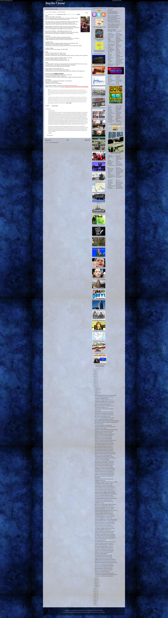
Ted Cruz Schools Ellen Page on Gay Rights (53, 53)
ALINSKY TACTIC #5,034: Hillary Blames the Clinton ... (104, 511)
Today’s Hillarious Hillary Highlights (101, 553)
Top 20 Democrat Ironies (116, 0)
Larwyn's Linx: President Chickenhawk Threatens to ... (104, 543)
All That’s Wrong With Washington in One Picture (103, 555)
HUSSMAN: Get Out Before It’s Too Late (102, 398)
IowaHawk (109, 114)
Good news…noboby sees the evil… (52, 54)
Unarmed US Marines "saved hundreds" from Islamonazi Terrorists (58, 65)
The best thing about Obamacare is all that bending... (104, 413)
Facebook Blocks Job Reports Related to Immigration (104, 443)
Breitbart (109, 39)
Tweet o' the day (97, 410)
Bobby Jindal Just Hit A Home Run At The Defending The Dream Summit (59, 32)
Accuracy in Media (119, 107)
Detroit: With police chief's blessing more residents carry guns (57, 33)
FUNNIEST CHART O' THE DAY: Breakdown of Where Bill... (105, 559)
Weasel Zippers (110, 65)
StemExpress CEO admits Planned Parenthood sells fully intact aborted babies (60, 43)
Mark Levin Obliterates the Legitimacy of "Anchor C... (104, 465)
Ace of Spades (110, 33)
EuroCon (109, 46)
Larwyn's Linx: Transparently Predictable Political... (104, 517)
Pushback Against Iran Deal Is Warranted (53, 68)
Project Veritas (110, 81)
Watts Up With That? (119, 165)
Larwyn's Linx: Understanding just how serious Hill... (104, 489)
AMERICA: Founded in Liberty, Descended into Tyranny (104, 531)
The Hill (109, 62)
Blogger (101, 610)
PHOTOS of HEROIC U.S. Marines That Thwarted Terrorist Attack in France (62, 85)
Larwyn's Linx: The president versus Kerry (102, 571)
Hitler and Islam (97, 477)
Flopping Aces (118, 38)
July (96, 577)
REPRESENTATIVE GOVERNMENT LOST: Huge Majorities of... (106, 493)
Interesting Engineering (111, 185)
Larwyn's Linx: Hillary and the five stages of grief (103, 455)
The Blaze (109, 38)
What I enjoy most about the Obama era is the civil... (104, 546)
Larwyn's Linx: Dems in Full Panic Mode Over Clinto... (104, 501)
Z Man (117, 65)
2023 (95, 374)
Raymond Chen (110, 182)
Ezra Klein (117, 110)
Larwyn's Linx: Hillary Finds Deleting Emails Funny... (104, 495)
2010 (95, 594)
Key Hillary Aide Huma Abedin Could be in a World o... (104, 456)
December (97, 388)
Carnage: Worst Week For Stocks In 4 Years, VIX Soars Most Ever (58, 39)
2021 (95, 377)
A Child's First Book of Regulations (113, 27)
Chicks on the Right (119, 34)
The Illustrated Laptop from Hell (113, 13)
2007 (95, 599)
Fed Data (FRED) (118, 81)
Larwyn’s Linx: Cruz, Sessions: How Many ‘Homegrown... (105, 507)
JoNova (117, 160)
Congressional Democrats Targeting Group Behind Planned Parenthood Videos (60, 24)
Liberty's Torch (118, 46)
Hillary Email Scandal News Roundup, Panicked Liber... (105, 461)
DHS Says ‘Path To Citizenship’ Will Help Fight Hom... (104, 547)
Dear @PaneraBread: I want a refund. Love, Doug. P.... (104, 411)
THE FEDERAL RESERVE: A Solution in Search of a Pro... (105, 401)
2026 (95, 370)
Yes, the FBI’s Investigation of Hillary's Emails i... (103, 529)
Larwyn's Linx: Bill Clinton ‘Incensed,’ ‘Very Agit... (103, 432)
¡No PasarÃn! (110, 171)
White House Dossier (111, 84)
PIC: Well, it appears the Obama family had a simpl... (104, 447)
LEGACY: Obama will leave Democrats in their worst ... (104, 462)
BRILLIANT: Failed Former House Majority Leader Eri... (104, 405)
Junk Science (118, 161)
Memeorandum (118, 118)
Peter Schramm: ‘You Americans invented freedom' (55, 80)
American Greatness (111, 34)
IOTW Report (118, 41)
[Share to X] (54, 105)
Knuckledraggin (110, 115)
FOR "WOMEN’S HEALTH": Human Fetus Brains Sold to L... (105, 541)
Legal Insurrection (119, 45)
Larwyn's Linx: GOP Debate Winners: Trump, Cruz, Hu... (105, 538)
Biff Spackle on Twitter (119, 182)
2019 (95, 380)
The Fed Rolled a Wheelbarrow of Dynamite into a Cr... (104, 444)
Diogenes (109, 108)
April (96, 582)
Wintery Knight (118, 177)
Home (67, 140)
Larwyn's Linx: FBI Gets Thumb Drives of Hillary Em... (104, 513)
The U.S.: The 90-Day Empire (112, 19)
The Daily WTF (110, 183)
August (96, 394)
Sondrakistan (118, 173)
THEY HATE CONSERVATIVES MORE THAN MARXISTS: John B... (106, 429)
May (96, 580)
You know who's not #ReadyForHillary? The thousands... (105, 417)
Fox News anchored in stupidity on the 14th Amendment (56, 57)
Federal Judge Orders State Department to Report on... (104, 505)
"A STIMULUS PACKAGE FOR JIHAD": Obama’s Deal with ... (105, 458)
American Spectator (111, 35)
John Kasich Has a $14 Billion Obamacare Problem (104, 564)
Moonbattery (118, 49)
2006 (95, 600)
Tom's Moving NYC (119, 185)
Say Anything (118, 55)
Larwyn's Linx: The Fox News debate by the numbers (104, 526)
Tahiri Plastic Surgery (119, 187)
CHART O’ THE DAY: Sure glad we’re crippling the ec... (104, 544)
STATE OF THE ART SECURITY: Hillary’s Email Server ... (105, 474)
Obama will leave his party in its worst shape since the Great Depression (59, 27)
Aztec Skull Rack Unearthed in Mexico (52, 75)
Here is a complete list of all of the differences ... (103, 404)
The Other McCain (119, 61)
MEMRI (117, 119)
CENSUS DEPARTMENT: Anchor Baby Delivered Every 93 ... (105, 426)
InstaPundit (109, 55)
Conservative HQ (118, 35)
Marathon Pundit (118, 168)
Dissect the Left (110, 174)
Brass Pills (109, 76)
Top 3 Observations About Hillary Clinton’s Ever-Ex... (104, 450)
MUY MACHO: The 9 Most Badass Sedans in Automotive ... (105, 534)
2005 (95, 602)
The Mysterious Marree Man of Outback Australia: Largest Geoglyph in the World (60, 77)
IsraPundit (109, 160)
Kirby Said (117, 44)
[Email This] (52, 105)
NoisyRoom (118, 50)
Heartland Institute (119, 159)
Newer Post (48, 140)
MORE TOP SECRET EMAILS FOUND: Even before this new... (106, 440)
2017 (95, 383)
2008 (95, 597)
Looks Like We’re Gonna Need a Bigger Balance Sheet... (105, 452)
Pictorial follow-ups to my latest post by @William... (104, 438)
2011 (95, 593)
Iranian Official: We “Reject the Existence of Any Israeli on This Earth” (58, 22)
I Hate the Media (118, 113)
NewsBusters (118, 120)
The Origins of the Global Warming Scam (114, 18)
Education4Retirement (119, 183)
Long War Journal (110, 161)
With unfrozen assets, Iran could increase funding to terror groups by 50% (59, 21)
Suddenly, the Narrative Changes (101, 428)
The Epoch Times (110, 45)
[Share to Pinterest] (57, 105)
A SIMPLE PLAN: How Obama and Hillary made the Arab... (105, 468)
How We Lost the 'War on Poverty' (113, 26)
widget (62, 14)
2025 (95, 371)
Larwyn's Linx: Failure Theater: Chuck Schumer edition (104, 522)
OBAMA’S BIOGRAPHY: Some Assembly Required (104, 568)
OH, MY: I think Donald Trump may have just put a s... (104, 446)
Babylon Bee (110, 107)
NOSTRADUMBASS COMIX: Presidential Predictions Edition (105, 395)
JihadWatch (118, 114)
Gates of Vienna (118, 39)
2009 (95, 596)
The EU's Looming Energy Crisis (6, 0)
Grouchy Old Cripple (111, 113)
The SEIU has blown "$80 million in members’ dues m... (104, 402)
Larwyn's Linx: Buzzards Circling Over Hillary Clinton (104, 449)
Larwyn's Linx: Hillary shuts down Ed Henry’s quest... (104, 419)
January (96, 586)
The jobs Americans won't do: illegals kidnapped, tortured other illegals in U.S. (60, 38)
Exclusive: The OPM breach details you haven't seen (55, 74)
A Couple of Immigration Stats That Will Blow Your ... (104, 525)
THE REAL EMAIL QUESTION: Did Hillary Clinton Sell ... (105, 486)
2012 (95, 591)
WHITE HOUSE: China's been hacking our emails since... (105, 516)
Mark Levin (109, 56)
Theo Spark (118, 174)
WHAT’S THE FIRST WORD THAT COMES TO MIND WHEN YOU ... (107, 422)
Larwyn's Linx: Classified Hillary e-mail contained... (104, 435)
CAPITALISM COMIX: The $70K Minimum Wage (103, 556)
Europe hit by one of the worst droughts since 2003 (55, 49)
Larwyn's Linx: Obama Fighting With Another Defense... (104, 408)
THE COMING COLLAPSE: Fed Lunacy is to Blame (104, 483)
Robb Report (110, 187)
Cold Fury (109, 173)
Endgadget (109, 184)
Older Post (87, 140)
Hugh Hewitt (110, 54)
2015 (95, 386)
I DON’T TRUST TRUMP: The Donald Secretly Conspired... (105, 535)
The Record (110, 164)
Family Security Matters (111, 176)
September (97, 392)
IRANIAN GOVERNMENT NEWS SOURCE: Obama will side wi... (106, 519)
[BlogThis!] (53, 105)
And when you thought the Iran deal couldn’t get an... (104, 471)
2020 (95, 379)
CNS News (109, 40)
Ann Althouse (118, 33)
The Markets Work (119, 60)
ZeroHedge (117, 84)
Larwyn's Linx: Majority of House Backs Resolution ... (104, 558)
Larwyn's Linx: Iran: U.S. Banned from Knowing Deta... (104, 550)
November (97, 389)
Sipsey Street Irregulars (119, 171)
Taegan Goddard (118, 108)
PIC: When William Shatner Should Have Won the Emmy (105, 523)
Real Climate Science (119, 164)
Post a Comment (50, 135)
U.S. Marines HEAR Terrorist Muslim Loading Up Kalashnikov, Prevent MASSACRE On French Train (64, 63)
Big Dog (109, 172)
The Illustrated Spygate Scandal (113, 12)
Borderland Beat (110, 156)
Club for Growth (118, 79)
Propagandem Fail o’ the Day (100, 480)
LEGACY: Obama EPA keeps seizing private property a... (105, 434)
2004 (95, 603)
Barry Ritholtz (118, 76)
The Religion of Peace (111, 165)
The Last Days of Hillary (99, 423)
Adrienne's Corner (111, 168)
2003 (95, 605)
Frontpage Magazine (111, 49)
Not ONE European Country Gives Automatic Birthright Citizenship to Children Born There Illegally (63, 71)
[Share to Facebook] (56, 105)
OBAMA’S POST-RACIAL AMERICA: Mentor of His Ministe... (105, 492)
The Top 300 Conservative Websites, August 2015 (103, 499)
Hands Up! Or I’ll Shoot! (49, 82)
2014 (95, 588)
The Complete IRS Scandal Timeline (113, 25)
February (96, 585)
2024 (95, 373)
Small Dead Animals (119, 172)
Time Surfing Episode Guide (112, 11)
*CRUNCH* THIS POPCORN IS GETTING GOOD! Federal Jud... (106, 574)
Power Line (109, 60)
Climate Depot (118, 156)
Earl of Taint (110, 110)
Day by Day (110, 109)
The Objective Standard (119, 59)
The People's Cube (111, 120)
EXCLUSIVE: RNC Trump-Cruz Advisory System (103, 437)
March (96, 583)
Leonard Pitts (118, 115)
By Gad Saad (99, 27)
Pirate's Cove (118, 51)
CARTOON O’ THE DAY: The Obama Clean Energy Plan (105, 514)
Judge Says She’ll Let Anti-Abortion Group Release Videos (56, 60)
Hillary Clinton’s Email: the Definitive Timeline (54, 44)
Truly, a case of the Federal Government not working (55, 37)
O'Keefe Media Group (111, 80)
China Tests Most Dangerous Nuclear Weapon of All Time (56, 28)
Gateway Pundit (110, 50)
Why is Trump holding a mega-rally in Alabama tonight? (55, 19)
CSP (108, 159)
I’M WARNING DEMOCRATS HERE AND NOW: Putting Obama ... (106, 498)
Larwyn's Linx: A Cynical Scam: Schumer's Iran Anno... (104, 532)
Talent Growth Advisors (119, 188)
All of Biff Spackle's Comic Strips (100, 363)
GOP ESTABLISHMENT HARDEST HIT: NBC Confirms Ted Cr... (106, 520)
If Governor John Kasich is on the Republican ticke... (104, 552)
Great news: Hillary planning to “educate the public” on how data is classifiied (60, 18)
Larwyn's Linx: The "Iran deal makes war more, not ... (104, 399)
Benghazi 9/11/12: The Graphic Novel (114, 20)
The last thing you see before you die (101, 407)
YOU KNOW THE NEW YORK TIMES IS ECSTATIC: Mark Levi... (106, 510)
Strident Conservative (119, 56)
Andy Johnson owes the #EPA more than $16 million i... (104, 414)
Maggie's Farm (110, 177)
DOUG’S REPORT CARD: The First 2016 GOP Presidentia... (105, 537)
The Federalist (110, 61)
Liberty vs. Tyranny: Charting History (113, 15)
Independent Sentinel (119, 40)
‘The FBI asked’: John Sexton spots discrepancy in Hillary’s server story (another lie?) (61, 45)
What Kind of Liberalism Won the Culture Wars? (54, 59)
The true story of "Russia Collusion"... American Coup (99, 39)
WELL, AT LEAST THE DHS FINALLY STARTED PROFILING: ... (106, 504)
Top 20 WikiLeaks (59, 0)
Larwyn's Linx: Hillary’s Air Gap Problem (102, 459)
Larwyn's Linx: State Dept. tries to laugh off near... (103, 425)
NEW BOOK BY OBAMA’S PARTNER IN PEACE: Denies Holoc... (106, 562)
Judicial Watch (110, 79)
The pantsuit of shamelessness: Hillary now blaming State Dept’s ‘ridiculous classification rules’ (63, 55)
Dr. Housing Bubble (119, 80)
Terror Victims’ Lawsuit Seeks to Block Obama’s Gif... (104, 549)
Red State (117, 54)
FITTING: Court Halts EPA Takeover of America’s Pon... (104, 431)
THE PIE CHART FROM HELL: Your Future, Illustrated (104, 508)
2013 (95, 590)
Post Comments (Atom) (54, 142)
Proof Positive (110, 118)
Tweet (87, 12)
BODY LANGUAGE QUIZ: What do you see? (102, 416)
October (96, 391)
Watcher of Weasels (119, 176)
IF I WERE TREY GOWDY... (99, 502)
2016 (95, 385)
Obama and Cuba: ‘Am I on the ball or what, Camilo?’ (55, 69)
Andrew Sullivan (118, 109)
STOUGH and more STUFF (50, 83)
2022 (95, 376)
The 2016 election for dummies (100, 540)
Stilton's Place (110, 119)
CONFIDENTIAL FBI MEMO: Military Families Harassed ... (105, 528)
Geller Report (110, 51)
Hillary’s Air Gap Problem (50, 16)
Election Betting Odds (111, 44)
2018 (95, 382)
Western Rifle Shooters (119, 62)
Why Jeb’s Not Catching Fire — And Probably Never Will (56, 31)
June (96, 579)
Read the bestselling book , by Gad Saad (99, 51)
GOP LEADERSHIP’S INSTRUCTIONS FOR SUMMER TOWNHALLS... (107, 420)
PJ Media (109, 59)
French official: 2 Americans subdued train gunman (55, 66)
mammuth (93, 610)
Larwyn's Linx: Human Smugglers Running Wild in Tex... (105, 565)
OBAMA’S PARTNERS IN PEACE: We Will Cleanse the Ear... (105, 453)
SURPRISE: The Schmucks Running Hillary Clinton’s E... (105, 496)
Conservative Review (111, 41)
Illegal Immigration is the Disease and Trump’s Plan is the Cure (57, 26)
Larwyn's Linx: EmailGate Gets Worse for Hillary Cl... (104, 441)
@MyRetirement (118, 184)
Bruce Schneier (110, 188)
